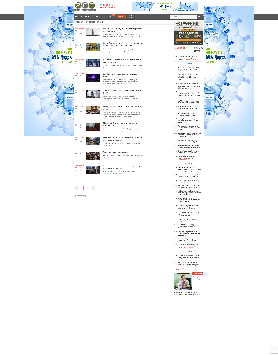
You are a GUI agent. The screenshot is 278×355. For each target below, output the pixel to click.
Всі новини (177, 269)
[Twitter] (101, 5)
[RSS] (112, 5)
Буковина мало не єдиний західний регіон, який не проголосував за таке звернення (120, 172)
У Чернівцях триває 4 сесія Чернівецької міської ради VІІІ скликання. (122, 144)
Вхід (199, 16)
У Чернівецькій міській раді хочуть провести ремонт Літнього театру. (123, 66)
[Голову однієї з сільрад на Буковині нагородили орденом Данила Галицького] (183, 281)
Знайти (194, 17)
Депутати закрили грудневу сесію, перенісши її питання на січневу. (122, 156)
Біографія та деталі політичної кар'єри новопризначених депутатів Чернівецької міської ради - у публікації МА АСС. (122, 35)
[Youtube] (107, 5)
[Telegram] (109, 5)
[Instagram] (104, 5)
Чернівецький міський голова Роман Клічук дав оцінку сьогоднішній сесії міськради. (121, 130)
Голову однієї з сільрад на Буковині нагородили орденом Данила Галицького (187, 293)
